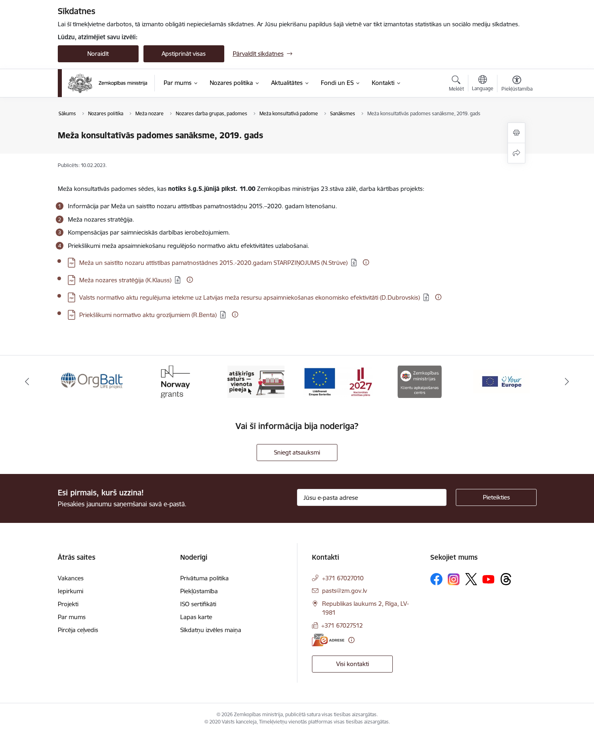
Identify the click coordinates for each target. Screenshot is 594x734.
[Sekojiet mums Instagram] (454, 579)
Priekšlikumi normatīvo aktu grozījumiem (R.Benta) (148, 315)
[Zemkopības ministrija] (107, 83)
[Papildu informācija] (366, 262)
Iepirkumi (70, 591)
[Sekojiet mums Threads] (506, 579)
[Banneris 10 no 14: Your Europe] (501, 381)
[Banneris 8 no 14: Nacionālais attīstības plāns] (338, 381)
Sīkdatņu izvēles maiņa (210, 630)
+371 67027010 (343, 578)
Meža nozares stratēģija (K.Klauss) (125, 280)
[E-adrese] (328, 640)
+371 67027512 (342, 625)
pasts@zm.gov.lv (344, 590)
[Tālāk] (567, 382)
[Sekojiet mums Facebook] (436, 579)
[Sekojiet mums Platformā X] (471, 579)
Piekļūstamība (199, 591)
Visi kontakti (352, 664)
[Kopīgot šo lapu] (516, 153)
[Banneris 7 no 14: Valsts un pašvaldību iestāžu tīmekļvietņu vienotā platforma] (255, 381)
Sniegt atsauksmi (297, 452)
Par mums (72, 617)
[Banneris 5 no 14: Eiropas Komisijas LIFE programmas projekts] (92, 381)
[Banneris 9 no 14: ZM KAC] (420, 381)
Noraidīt (98, 53)
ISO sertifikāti (198, 604)
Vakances (71, 578)
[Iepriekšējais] (27, 382)
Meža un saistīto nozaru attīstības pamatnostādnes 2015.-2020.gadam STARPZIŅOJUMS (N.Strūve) (213, 263)
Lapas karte (196, 617)
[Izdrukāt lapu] (516, 133)
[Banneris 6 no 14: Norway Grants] (174, 381)
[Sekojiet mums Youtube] (488, 579)
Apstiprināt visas (184, 53)
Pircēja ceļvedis (78, 630)
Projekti (68, 604)
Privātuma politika (204, 578)
